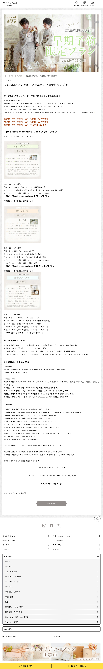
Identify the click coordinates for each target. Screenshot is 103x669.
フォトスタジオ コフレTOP (13, 76)
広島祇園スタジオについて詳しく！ (50, 468)
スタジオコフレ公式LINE (50, 484)
